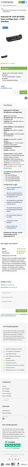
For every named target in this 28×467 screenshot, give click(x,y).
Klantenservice (6, 410)
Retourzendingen (6, 413)
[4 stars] (12, 285)
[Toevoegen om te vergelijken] (26, 98)
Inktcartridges (6, 388)
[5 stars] (14, 285)
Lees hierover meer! (15, 162)
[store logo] (7, 2)
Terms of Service (9, 315)
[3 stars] (10, 285)
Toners (4, 386)
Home (2, 8)
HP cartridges (5, 391)
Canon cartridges (6, 393)
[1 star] (6, 285)
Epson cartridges (6, 396)
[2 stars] (8, 285)
